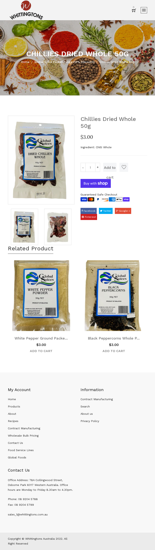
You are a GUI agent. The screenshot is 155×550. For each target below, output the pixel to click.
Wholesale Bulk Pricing (23, 435)
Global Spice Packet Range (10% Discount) (64, 61)
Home (25, 61)
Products (14, 406)
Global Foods (17, 457)
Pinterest (90, 217)
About (12, 413)
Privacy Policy (90, 421)
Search (85, 406)
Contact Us (15, 442)
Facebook (89, 210)
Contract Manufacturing (24, 428)
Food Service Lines (21, 450)
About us (87, 413)
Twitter (106, 210)
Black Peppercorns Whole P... (114, 338)
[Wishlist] (123, 167)
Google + (124, 210)
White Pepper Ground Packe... (41, 338)
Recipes (13, 421)
